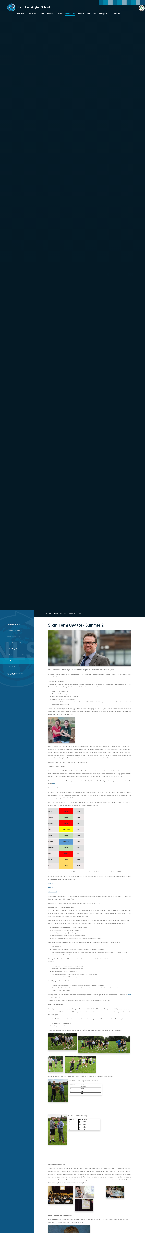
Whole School (52, 892)
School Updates (77, 613)
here (53, 784)
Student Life (60, 613)
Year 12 (50, 883)
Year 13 (50, 888)
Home (48, 613)
